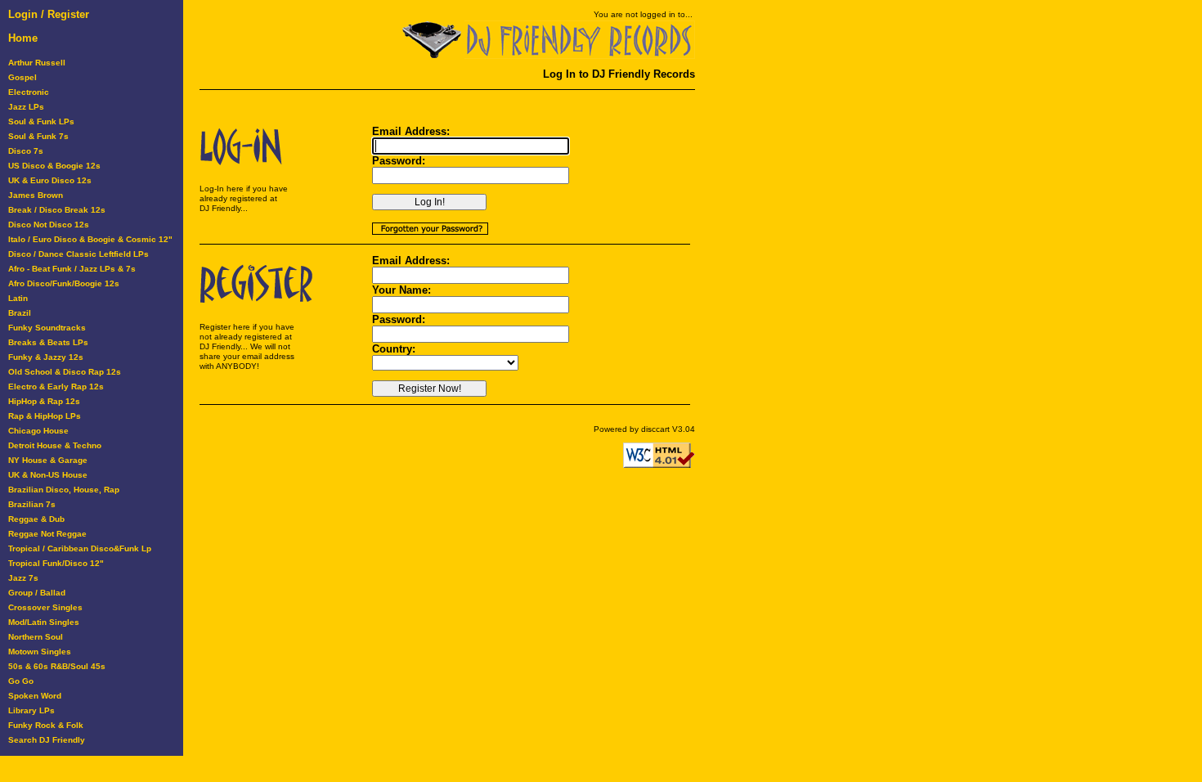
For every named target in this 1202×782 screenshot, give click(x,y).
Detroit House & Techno (54, 445)
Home (23, 38)
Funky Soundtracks (47, 327)
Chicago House (38, 430)
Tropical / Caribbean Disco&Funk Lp (79, 548)
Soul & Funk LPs (41, 121)
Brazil (19, 312)
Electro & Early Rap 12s (56, 386)
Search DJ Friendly (46, 739)
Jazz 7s (23, 577)
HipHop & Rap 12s (44, 401)
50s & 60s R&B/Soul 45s (56, 666)
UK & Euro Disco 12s (50, 180)
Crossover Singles (45, 607)
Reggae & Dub (36, 519)
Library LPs (31, 710)
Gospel (22, 77)
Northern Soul (35, 636)
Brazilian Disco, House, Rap (63, 489)
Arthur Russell (36, 62)
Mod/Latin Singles (43, 622)
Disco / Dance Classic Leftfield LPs (78, 253)
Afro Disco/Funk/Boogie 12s (63, 283)
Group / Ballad (36, 592)
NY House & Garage (47, 460)
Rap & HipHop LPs (44, 415)
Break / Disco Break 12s (56, 209)
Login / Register (48, 14)
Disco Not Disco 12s (48, 224)
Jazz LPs (26, 106)
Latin (18, 298)
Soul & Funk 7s (38, 136)
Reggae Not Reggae (47, 533)
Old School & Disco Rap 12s (64, 371)
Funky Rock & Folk (45, 725)
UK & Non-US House (47, 474)
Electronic (28, 92)
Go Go (21, 680)
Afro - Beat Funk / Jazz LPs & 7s (72, 268)
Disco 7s (25, 150)
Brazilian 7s (32, 504)
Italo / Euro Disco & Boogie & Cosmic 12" (90, 239)
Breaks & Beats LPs (48, 342)
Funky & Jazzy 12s (45, 357)
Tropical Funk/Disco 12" (56, 563)
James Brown (35, 195)
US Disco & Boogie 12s (54, 165)
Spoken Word (34, 695)
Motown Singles (39, 651)
